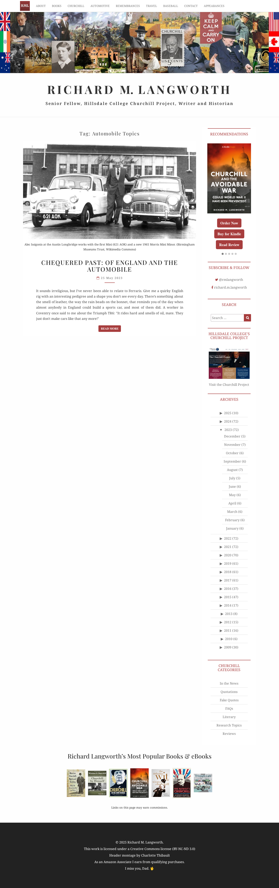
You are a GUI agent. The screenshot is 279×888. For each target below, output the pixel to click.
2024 (227, 421)
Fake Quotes (229, 700)
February (232, 520)
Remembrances (128, 6)
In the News (229, 683)
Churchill (76, 6)
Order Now (229, 223)
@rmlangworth (231, 279)
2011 (227, 630)
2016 (227, 588)
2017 (227, 580)
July (232, 478)
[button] (222, 254)
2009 (227, 647)
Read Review (229, 244)
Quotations (229, 691)
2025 (227, 413)
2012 (227, 622)
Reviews (229, 733)
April (232, 503)
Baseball (170, 6)
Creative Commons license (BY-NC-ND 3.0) (162, 849)
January (232, 528)
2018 (227, 572)
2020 (227, 555)
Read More (111, 328)
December (232, 436)
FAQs (229, 708)
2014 (227, 605)
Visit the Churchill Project (229, 384)
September (232, 461)
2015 (227, 597)
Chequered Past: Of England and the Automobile (109, 265)
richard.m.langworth (230, 287)
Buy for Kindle (229, 234)
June (232, 486)
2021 (227, 546)
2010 (228, 639)
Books (56, 6)
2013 (228, 613)
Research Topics (229, 725)
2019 (227, 563)
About (41, 6)
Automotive (100, 6)
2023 (228, 429)
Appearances (214, 6)
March (232, 511)
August (232, 469)
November (232, 444)
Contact (191, 6)
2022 (227, 538)
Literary (229, 717)
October (232, 453)
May (232, 495)
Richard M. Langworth (25, 6)
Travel (151, 6)
